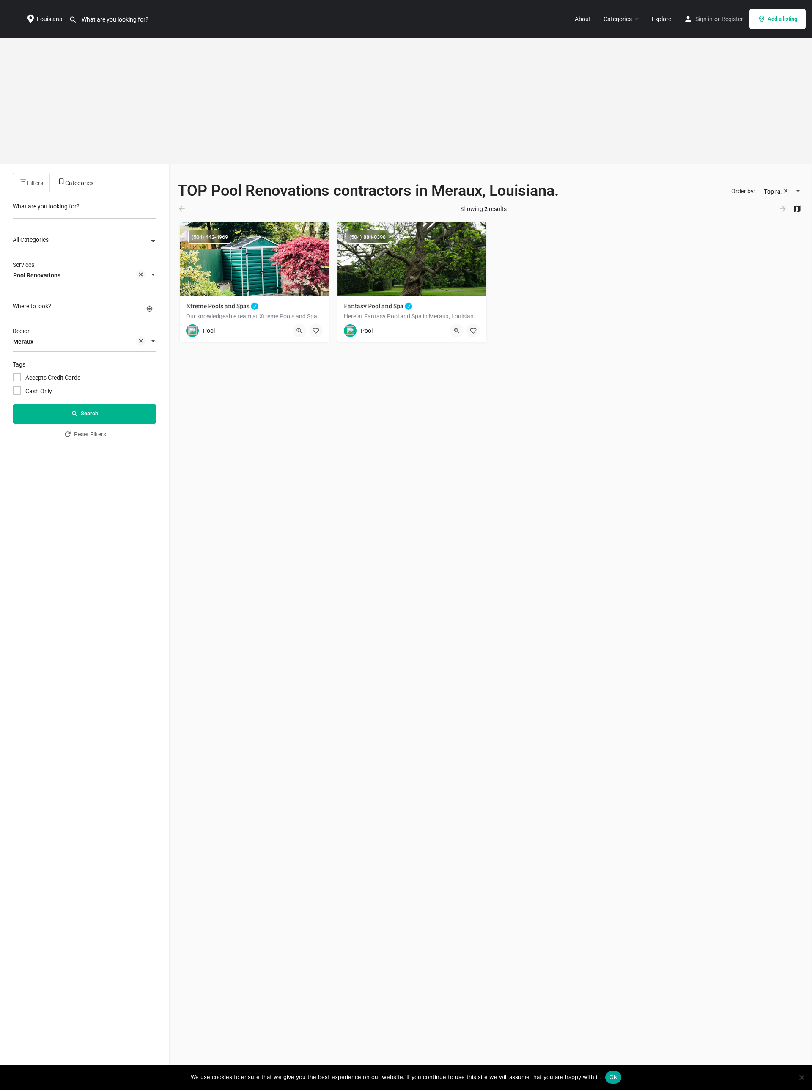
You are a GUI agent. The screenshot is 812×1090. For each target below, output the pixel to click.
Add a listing (782, 19)
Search (89, 413)
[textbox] (84, 242)
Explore (661, 19)
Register (732, 19)
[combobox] (84, 242)
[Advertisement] (406, 101)
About (583, 19)
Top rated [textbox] (777, 191)
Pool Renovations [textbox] (36, 275)
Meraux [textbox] (23, 341)
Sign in (704, 19)
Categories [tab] (79, 183)
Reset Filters (90, 434)
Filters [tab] (35, 183)
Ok (613, 1077)
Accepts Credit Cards (52, 377)
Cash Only (38, 391)
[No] (801, 1077)
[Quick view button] (299, 330)
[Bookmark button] (316, 330)
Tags (19, 364)
